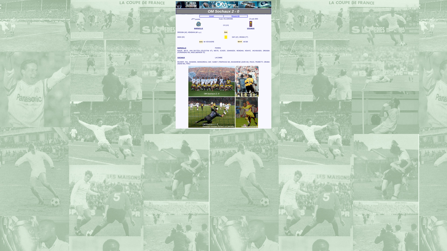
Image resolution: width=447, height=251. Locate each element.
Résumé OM (235, 16)
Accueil (211, 16)
